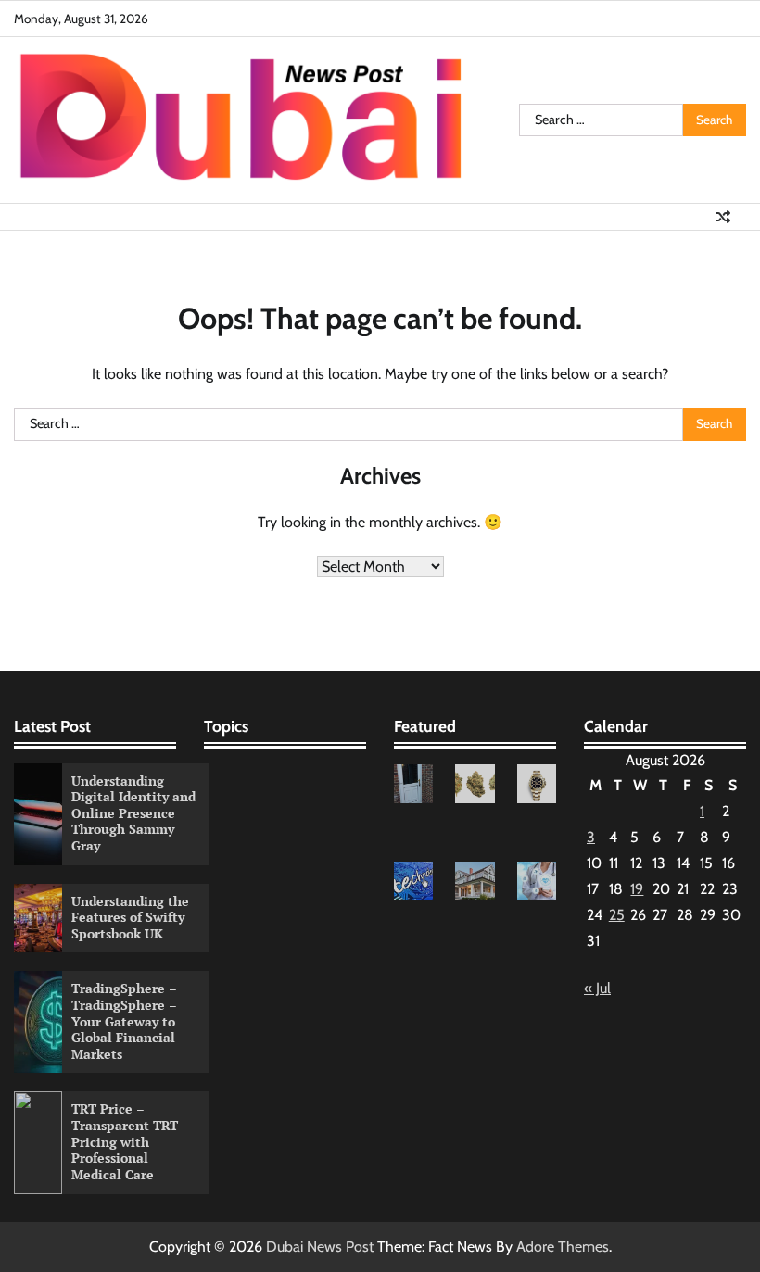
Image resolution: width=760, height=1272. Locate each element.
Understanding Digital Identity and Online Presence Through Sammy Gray (133, 813)
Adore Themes (562, 1246)
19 (636, 889)
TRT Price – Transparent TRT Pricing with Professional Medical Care (124, 1141)
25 (617, 915)
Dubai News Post (320, 1246)
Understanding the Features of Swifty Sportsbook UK (130, 917)
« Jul (597, 988)
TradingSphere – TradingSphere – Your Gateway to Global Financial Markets (124, 1021)
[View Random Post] (723, 217)
